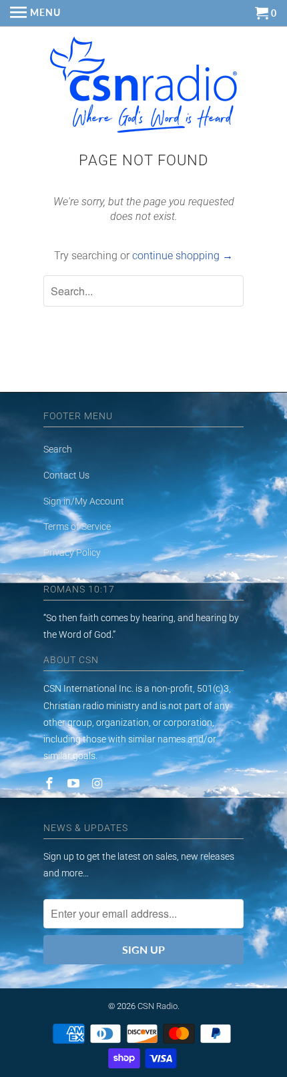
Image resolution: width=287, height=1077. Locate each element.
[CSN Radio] (143, 88)
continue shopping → (182, 255)
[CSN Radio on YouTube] (74, 783)
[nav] (35, 13)
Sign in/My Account (83, 501)
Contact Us (66, 475)
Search (57, 449)
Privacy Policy (72, 552)
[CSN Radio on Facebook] (50, 783)
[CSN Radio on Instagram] (98, 783)
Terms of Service (77, 526)
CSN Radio (157, 1006)
